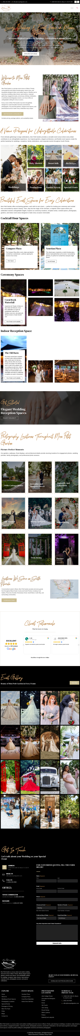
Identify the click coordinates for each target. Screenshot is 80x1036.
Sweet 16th (53, 163)
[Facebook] (75, 2)
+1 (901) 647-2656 (17, 903)
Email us (9, 874)
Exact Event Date (65, 915)
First (37, 878)
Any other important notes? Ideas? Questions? (48, 923)
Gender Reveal (53, 187)
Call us (9, 880)
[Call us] (3, 881)
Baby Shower (35, 163)
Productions (36, 187)
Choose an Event (43, 905)
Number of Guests (65, 905)
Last (59, 878)
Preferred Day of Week (45, 915)
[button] (77, 8)
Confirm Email (61, 888)
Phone (40, 896)
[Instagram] (78, 2)
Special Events (71, 187)
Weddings (13, 187)
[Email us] (3, 874)
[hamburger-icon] (72, 8)
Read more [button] (28, 651)
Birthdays (71, 163)
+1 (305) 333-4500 (11, 882)
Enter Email (39, 888)
